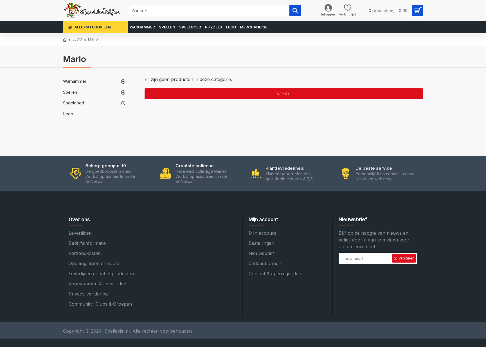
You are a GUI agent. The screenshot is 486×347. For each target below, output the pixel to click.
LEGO (77, 39)
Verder (284, 93)
